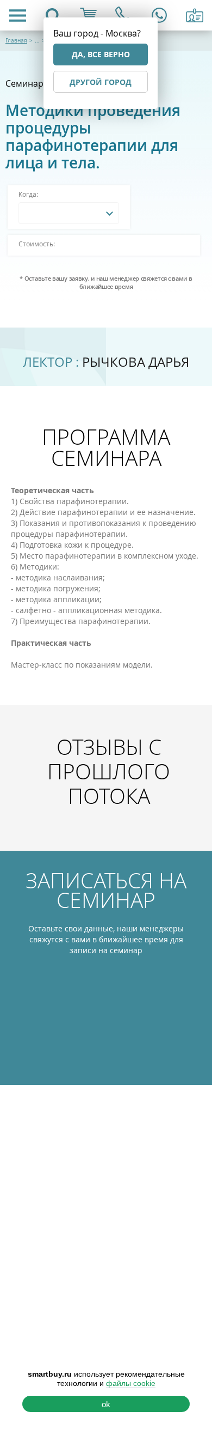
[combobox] (68, 213)
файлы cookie (130, 1383)
